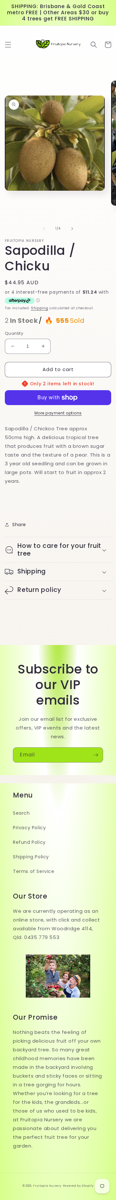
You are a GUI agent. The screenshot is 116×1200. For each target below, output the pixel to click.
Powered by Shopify (78, 1186)
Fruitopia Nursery (47, 1186)
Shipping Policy (31, 857)
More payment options (58, 413)
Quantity (14, 333)
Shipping (39, 308)
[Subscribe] (96, 755)
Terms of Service (33, 871)
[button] (8, 45)
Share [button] (19, 524)
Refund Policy (29, 842)
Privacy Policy (29, 827)
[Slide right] (72, 228)
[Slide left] (44, 228)
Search (21, 813)
